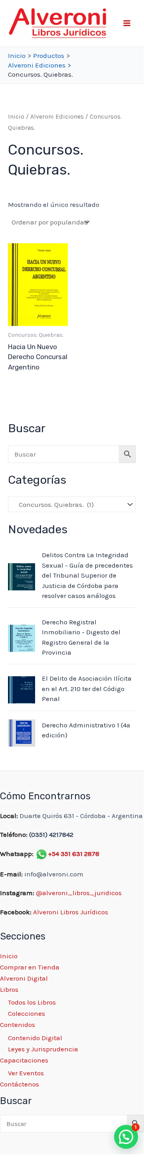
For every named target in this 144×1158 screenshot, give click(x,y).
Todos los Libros (32, 1002)
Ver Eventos (26, 1073)
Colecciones (26, 1013)
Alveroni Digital (24, 978)
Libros (9, 989)
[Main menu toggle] (127, 23)
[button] (126, 1137)
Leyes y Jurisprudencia (43, 1049)
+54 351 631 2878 (73, 854)
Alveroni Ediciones (57, 116)
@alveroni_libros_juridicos (79, 893)
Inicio (16, 116)
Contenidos (17, 1025)
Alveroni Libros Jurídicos (70, 912)
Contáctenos (19, 1084)
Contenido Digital (35, 1038)
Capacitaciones (24, 1060)
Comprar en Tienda (29, 967)
